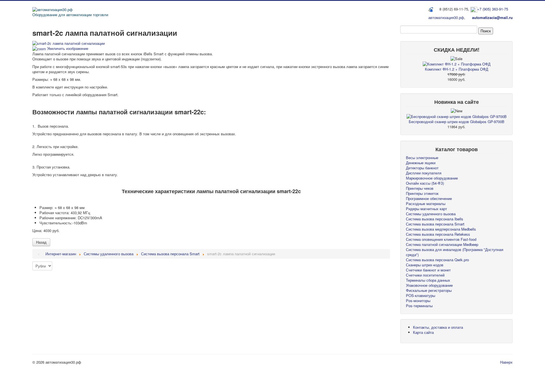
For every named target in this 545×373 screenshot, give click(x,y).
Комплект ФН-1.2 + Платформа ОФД (456, 69)
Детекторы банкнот (422, 167)
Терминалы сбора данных (428, 280)
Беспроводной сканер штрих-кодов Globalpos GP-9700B (456, 121)
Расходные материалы (425, 203)
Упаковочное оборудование (429, 285)
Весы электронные (422, 157)
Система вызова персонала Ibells (434, 219)
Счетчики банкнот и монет (428, 270)
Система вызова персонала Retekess (438, 234)
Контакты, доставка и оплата (438, 327)
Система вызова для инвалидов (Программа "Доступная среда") (454, 252)
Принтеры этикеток (422, 193)
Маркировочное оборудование (432, 178)
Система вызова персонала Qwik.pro (437, 259)
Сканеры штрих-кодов (424, 264)
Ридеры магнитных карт (426, 208)
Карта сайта (423, 332)
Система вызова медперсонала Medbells (441, 229)
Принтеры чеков (419, 188)
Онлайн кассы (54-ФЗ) (425, 183)
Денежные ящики (420, 162)
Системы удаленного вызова (431, 213)
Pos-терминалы (419, 305)
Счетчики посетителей (425, 275)
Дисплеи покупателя (423, 173)
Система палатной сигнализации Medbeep (442, 244)
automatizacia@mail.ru (492, 17)
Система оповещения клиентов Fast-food (441, 239)
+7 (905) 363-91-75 (492, 9)
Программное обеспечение (429, 198)
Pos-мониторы (418, 300)
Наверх (506, 362)
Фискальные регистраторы (429, 290)
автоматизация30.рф (446, 17)
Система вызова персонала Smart (435, 224)
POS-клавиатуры (420, 295)
